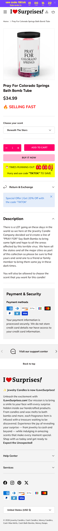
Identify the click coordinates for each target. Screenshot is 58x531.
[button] (53, 12)
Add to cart (39, 147)
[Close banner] (51, 170)
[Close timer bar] (54, 2)
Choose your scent (13, 123)
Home (6, 21)
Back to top (29, 363)
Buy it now (29, 157)
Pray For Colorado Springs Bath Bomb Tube (31, 21)
